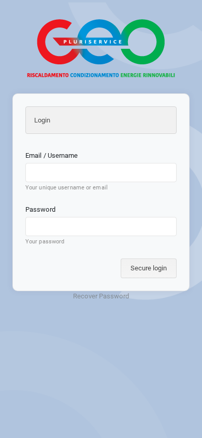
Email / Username (51, 155)
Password (40, 209)
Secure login (149, 268)
